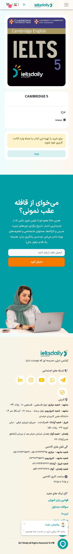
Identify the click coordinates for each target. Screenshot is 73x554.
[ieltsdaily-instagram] (30, 380)
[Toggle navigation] (66, 5)
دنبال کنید (36, 262)
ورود (36, 154)
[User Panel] (24, 5)
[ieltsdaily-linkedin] (20, 380)
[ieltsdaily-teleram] (63, 380)
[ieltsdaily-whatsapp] (52, 380)
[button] (15, 5)
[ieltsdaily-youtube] (41, 380)
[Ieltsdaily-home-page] (43, 4)
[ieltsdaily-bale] (62, 392)
